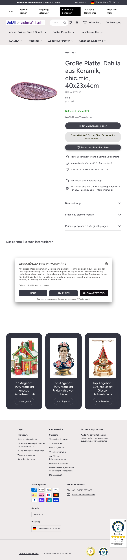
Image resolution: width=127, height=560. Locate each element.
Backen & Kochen (24, 11)
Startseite (69, 53)
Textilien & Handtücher (90, 11)
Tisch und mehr (111, 11)
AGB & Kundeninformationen (31, 450)
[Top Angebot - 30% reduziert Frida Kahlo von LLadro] (63, 358)
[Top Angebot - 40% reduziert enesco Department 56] (24, 358)
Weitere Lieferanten (59, 40)
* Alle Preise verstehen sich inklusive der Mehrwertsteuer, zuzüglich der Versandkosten (94, 438)
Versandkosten (86, 117)
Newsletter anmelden (59, 463)
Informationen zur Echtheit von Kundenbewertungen (61, 469)
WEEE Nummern (57, 448)
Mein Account (55, 475)
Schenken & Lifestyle (91, 40)
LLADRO (14, 40)
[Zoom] (34, 80)
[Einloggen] (77, 22)
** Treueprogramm (57, 452)
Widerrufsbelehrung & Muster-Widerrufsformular (31, 445)
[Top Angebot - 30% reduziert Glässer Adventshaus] (102, 358)
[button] (93, 147)
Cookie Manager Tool (29, 553)
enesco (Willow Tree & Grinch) (26, 32)
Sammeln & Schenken (67, 11)
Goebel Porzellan (62, 32)
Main (11, 11)
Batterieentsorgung (27, 459)
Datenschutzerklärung (28, 439)
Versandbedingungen (59, 439)
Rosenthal (33, 40)
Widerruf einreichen (26, 455)
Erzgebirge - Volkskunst (44, 11)
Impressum (23, 435)
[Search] (64, 22)
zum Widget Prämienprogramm (57, 457)
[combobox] (59, 22)
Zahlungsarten (56, 443)
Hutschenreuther (90, 32)
